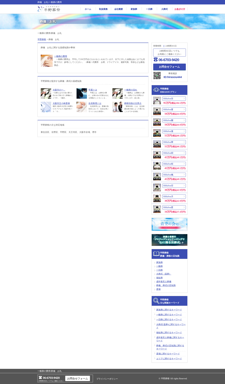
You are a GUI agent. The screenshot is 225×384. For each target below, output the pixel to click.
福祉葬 (159, 278)
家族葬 (134, 9)
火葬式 (164, 9)
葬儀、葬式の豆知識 (166, 285)
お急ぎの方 (179, 9)
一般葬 (159, 266)
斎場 (158, 289)
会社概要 (118, 9)
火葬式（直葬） (163, 274)
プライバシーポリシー (107, 379)
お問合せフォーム (169, 66)
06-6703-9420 (169, 60)
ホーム (88, 9)
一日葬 (149, 9)
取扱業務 (103, 9)
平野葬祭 (42, 39)
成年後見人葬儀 (163, 281)
